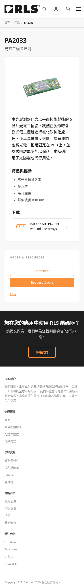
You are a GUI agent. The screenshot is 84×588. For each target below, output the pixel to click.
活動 (7, 516)
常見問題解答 (13, 427)
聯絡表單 (10, 501)
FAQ (13, 294)
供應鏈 (8, 482)
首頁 (7, 23)
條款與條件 (11, 461)
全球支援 (10, 508)
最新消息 (10, 523)
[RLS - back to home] (22, 8)
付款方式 (10, 441)
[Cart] (68, 9)
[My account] (56, 9)
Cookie (9, 475)
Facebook (10, 549)
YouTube (10, 542)
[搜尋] (44, 9)
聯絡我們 (42, 352)
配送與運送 (11, 434)
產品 (17, 23)
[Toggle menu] (78, 8)
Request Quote (42, 282)
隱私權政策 (11, 468)
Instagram (11, 563)
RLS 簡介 (10, 379)
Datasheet (42, 271)
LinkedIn (10, 556)
